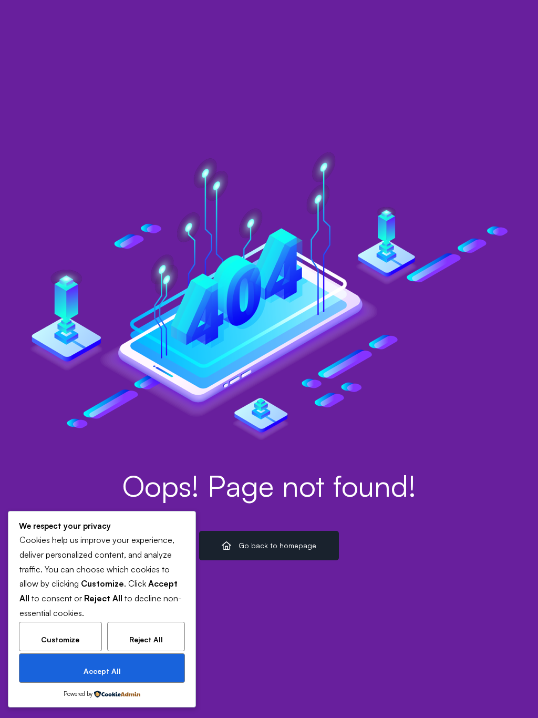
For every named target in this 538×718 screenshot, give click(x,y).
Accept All (102, 670)
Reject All (146, 639)
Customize (60, 639)
